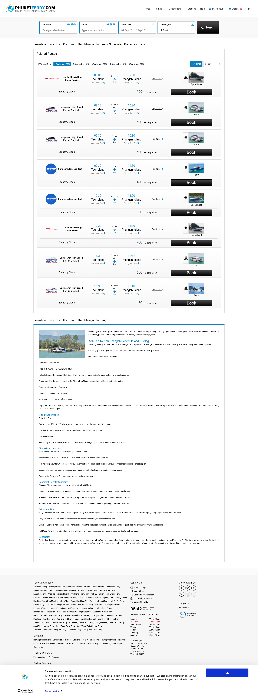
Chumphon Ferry (113, 587)
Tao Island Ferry (74, 630)
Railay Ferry (79, 619)
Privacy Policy (92, 643)
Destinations (45, 640)
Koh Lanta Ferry (85, 597)
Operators (111, 640)
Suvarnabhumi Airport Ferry (45, 630)
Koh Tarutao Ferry (68, 605)
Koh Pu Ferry (38, 605)
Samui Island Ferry (59, 622)
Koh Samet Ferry (53, 605)
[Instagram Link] (193, 588)
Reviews (121, 640)
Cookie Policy (105, 643)
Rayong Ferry (113, 619)
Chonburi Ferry (98, 587)
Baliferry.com (54, 657)
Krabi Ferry (115, 605)
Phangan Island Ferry (101, 615)
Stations (192, 8)
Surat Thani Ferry (117, 622)
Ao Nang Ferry (39, 587)
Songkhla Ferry (102, 622)
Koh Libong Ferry (118, 597)
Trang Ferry (87, 630)
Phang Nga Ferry (83, 615)
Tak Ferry (62, 630)
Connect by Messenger (144, 595)
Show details (52, 691)
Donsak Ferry (66, 590)
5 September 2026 (81, 64)
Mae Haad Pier (97, 83)
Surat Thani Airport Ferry (43, 626)
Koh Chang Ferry (113, 594)
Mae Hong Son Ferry (85, 608)
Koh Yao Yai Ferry (102, 605)
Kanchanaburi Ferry (107, 590)
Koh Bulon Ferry (97, 594)
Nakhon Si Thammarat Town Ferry (47, 615)
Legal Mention (58, 643)
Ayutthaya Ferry (53, 587)
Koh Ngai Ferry (102, 601)
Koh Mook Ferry (68, 601)
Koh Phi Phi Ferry (117, 601)
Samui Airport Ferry (41, 622)
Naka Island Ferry (103, 608)
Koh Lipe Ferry (39, 601)
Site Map (117, 643)
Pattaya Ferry (69, 615)
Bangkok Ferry (68, 587)
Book (191, 92)
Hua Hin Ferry (91, 590)
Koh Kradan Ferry (69, 597)
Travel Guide (45, 643)
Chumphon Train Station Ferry (46, 590)
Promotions (87, 640)
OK (227, 673)
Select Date (46, 64)
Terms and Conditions (75, 643)
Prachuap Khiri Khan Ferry (44, 619)
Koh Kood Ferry (54, 597)
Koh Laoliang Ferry (101, 597)
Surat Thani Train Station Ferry (89, 626)
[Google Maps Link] (181, 594)
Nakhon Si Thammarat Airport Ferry (97, 612)
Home (147, 8)
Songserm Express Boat (70, 169)
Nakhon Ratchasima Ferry (44, 612)
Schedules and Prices (62, 640)
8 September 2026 (136, 64)
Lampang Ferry (39, 608)
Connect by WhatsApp (143, 598)
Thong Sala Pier (131, 83)
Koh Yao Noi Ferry (85, 605)
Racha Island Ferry (64, 619)
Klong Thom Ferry (81, 594)
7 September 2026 (118, 64)
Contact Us (38, 647)
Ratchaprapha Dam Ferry (96, 619)
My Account (218, 8)
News (103, 640)
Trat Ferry (98, 630)
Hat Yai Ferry (78, 590)
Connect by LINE (141, 602)
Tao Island (98, 79)
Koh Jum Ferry (39, 597)
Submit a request (141, 587)
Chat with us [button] (138, 591)
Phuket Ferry (116, 615)
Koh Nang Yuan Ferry (85, 601)
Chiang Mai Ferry (83, 587)
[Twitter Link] (187, 588)
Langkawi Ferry (68, 608)
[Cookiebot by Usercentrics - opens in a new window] (25, 691)
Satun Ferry (73, 622)
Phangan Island (131, 79)
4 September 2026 (62, 64)
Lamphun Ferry (54, 608)
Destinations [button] (175, 8)
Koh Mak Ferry (53, 601)
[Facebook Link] (181, 588)
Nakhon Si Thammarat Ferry (69, 612)
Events (96, 640)
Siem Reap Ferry (87, 622)
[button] (240, 8)
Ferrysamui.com (40, 657)
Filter (198, 64)
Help (202, 8)
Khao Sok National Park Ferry (60, 594)
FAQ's (35, 643)
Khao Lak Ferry (39, 594)
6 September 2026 (99, 64)
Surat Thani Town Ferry (65, 626)
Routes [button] (158, 8)
